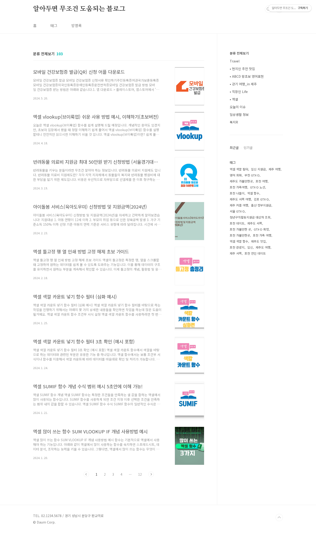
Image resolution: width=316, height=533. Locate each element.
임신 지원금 (258, 169)
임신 (250, 247)
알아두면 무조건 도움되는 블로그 (79, 9)
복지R (234, 122)
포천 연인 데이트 (255, 253)
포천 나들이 (237, 193)
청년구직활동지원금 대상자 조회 (250, 217)
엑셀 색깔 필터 (239, 169)
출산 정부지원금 (261, 205)
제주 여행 (275, 169)
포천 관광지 (237, 247)
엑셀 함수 (253, 193)
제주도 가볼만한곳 (241, 181)
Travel (234, 61)
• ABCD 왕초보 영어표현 (247, 76)
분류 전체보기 (239, 53)
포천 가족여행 (238, 187)
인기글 (248, 147)
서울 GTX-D (237, 211)
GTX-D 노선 (257, 187)
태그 (53, 25)
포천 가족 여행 (262, 235)
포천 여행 (262, 181)
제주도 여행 (263, 247)
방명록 (76, 25)
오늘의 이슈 (238, 107)
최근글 (234, 147)
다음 (151, 474)
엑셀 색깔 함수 (239, 241)
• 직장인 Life (239, 91)
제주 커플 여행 (239, 205)
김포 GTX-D (261, 199)
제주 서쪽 (236, 253)
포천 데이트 (237, 223)
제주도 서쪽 (254, 223)
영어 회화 (236, 175)
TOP (279, 517)
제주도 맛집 (258, 241)
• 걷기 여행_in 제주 (243, 84)
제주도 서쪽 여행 (240, 199)
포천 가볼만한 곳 (240, 229)
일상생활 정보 (239, 114)
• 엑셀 (234, 99)
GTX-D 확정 (261, 229)
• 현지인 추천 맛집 (242, 68)
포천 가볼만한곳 (240, 235)
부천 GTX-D (252, 175)
